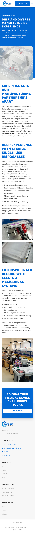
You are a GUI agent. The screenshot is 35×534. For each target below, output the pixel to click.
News (3, 507)
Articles (4, 514)
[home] (7, 3)
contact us (22, 3)
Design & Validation (8, 488)
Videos (4, 510)
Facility (4, 470)
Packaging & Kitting (8, 496)
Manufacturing (7, 492)
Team (3, 466)
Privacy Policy (17, 522)
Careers (4, 474)
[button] (31, 3)
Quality (4, 477)
